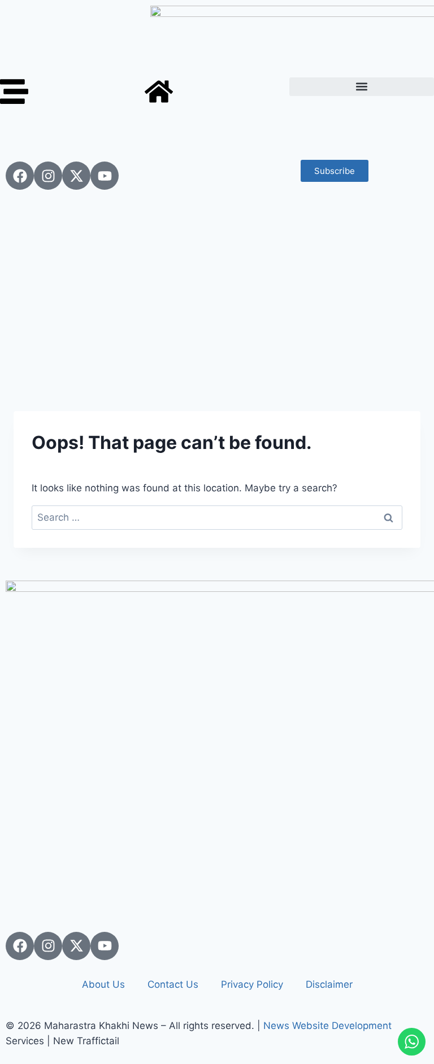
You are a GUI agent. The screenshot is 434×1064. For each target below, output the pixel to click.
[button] (361, 86)
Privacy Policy (252, 984)
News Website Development (327, 1025)
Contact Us (172, 984)
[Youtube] (104, 176)
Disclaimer (329, 984)
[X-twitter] (76, 176)
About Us (103, 984)
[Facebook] (20, 176)
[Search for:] (217, 517)
